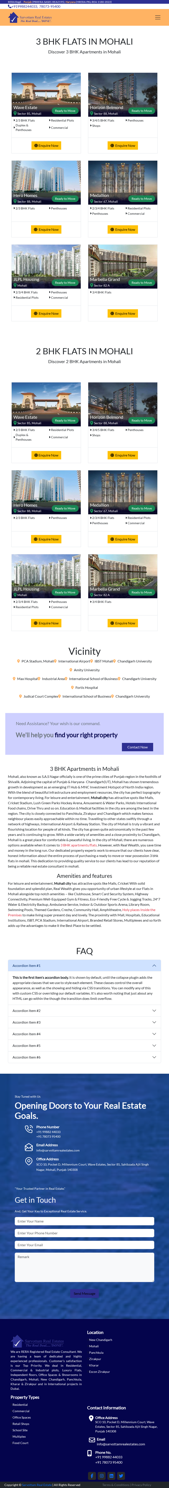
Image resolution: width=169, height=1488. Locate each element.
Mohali (94, 1346)
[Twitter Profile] (121, 1476)
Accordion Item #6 (26, 1057)
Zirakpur (95, 1359)
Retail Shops (21, 1424)
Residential (20, 1404)
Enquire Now (48, 145)
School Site (20, 1430)
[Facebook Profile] (92, 1476)
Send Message (84, 1293)
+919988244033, (24, 6)
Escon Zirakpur (99, 1371)
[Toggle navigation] (157, 17)
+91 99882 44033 (48, 1132)
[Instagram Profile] (102, 1476)
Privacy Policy (141, 1485)
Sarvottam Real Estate (37, 1485)
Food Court (20, 1443)
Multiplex (19, 1436)
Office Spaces (22, 1417)
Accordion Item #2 (26, 1010)
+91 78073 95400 (48, 1136)
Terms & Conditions (115, 1485)
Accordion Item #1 (26, 965)
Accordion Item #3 (26, 1022)
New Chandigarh (100, 1340)
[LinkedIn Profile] (111, 1476)
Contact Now (137, 747)
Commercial (21, 1411)
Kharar (94, 1365)
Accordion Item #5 (26, 1045)
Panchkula (96, 1352)
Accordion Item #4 (26, 1034)
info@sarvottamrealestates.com (58, 1150)
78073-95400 (49, 6)
